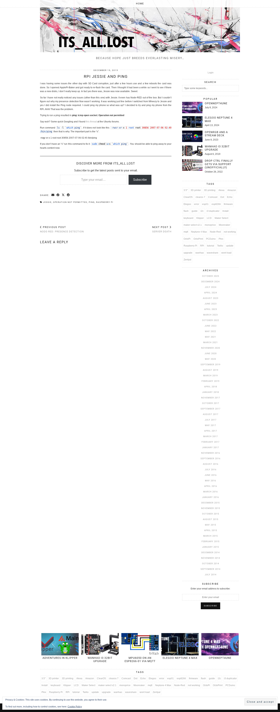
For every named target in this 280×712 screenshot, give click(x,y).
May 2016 (210, 480)
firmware (228, 204)
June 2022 (211, 326)
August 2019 (210, 370)
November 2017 (210, 398)
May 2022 (210, 331)
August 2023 (210, 298)
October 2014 (210, 563)
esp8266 (216, 204)
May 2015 (210, 525)
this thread (91, 121)
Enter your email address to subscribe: (210, 588)
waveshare (212, 252)
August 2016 (210, 464)
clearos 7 (200, 197)
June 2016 (211, 475)
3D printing (209, 190)
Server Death (161, 229)
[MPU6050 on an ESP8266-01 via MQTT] (140, 644)
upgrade (188, 252)
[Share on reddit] (68, 195)
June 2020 (211, 353)
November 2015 (210, 508)
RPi (202, 245)
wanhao (199, 252)
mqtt (186, 231)
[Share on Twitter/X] (63, 195)
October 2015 (210, 514)
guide (195, 211)
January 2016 (210, 497)
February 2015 (210, 541)
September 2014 (210, 569)
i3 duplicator (213, 211)
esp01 (205, 204)
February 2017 (210, 442)
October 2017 (210, 403)
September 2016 (210, 458)
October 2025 (210, 276)
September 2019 (210, 364)
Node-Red (215, 231)
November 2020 (210, 348)
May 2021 (210, 337)
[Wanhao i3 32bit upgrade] (192, 150)
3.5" (186, 190)
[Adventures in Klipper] (60, 644)
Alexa (221, 190)
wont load (226, 252)
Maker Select (221, 218)
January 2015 (210, 547)
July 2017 (210, 420)
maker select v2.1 (193, 225)
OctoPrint (198, 239)
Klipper (200, 218)
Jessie (47, 202)
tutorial (210, 245)
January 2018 (210, 392)
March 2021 (210, 342)
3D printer (196, 190)
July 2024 (210, 287)
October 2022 (210, 320)
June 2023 (211, 304)
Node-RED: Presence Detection (62, 229)
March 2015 (210, 536)
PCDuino (211, 239)
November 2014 (210, 558)
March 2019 (210, 375)
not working (230, 231)
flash (186, 211)
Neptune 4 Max (199, 231)
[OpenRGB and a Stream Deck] (192, 136)
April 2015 (210, 530)
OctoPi (187, 239)
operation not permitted (70, 202)
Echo (229, 197)
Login (211, 72)
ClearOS (188, 197)
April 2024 (210, 292)
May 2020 (210, 359)
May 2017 (210, 425)
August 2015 (210, 519)
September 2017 (210, 409)
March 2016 (210, 491)
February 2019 (210, 381)
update (229, 245)
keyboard (188, 218)
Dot (222, 197)
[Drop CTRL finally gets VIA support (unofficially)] (192, 165)
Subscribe (140, 179)
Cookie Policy (75, 706)
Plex (221, 239)
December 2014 (210, 552)
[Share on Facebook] (58, 195)
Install (225, 211)
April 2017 (210, 431)
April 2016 (210, 486)
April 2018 (210, 386)
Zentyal (187, 259)
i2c (202, 211)
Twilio (220, 245)
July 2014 (210, 574)
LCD (209, 218)
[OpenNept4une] (192, 107)
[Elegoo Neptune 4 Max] (192, 122)
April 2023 (210, 309)
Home (140, 3)
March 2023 (210, 315)
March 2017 (210, 436)
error (196, 204)
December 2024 (210, 281)
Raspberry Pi (104, 202)
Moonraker (224, 225)
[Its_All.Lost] (140, 26)
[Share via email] (53, 195)
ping (92, 202)
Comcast (212, 197)
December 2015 (210, 503)
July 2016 (210, 469)
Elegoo (187, 204)
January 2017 (210, 447)
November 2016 (210, 453)
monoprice (210, 225)
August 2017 (210, 414)
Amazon (231, 190)
